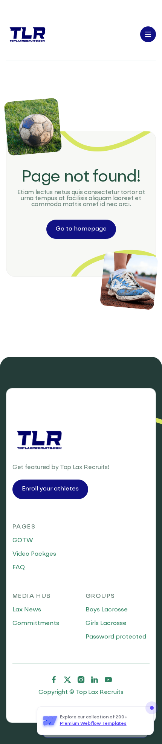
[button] (148, 34)
